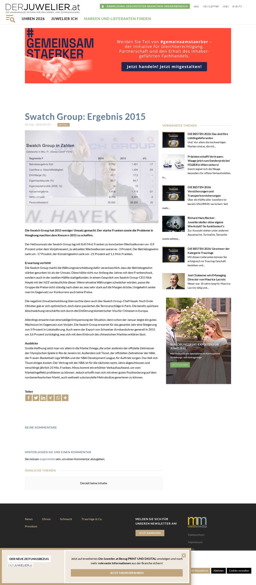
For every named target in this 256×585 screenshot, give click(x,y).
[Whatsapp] (58, 397)
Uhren (46, 519)
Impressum (195, 542)
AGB (191, 549)
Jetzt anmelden (150, 533)
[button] (184, 555)
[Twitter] (36, 397)
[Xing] (50, 397)
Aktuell (64, 125)
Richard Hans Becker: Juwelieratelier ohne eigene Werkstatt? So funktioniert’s (206, 222)
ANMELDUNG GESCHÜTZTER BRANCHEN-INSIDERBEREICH (146, 6)
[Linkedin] (43, 397)
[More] (65, 397)
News (29, 519)
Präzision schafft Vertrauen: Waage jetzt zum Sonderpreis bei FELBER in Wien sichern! (209, 161)
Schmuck (66, 519)
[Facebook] (28, 397)
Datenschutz (196, 534)
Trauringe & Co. (92, 519)
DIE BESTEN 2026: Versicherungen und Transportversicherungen (204, 191)
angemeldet (47, 459)
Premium (31, 526)
